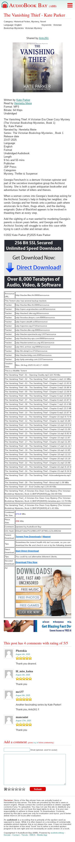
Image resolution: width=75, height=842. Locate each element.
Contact (16, 835)
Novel (43, 21)
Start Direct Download (27, 551)
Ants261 (44, 38)
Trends (24, 835)
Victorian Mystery (33, 28)
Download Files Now (26, 562)
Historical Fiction (22, 21)
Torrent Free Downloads (28, 536)
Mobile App (42, 835)
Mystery (35, 21)
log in (36, 742)
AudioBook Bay (33, 5)
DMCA (32, 835)
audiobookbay (57, 833)
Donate (7, 835)
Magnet (47, 536)
